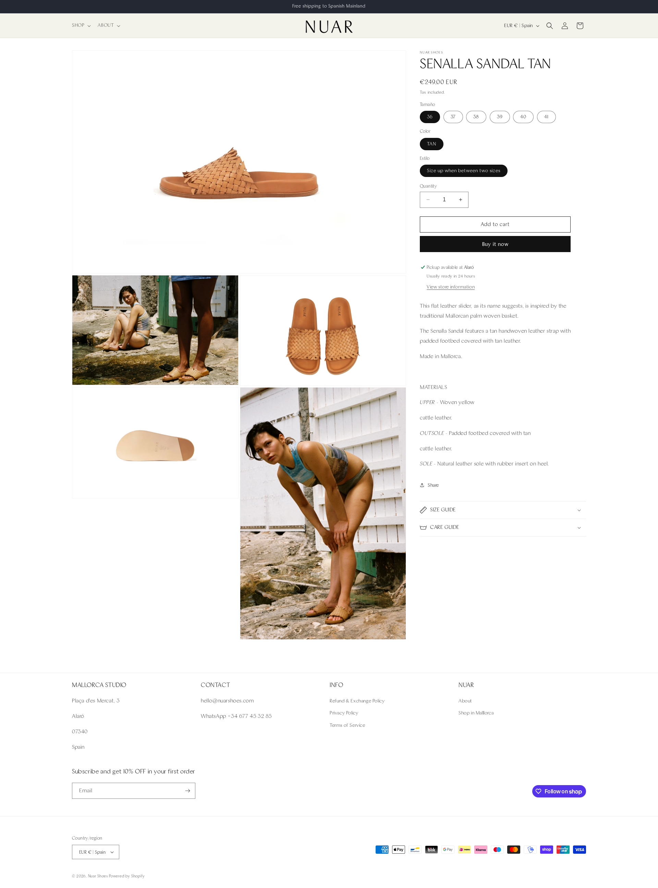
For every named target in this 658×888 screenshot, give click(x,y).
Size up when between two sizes (463, 171)
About (465, 701)
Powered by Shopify (127, 876)
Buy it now (495, 244)
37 (453, 117)
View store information (451, 287)
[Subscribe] (187, 791)
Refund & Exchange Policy (357, 701)
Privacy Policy (344, 713)
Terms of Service (347, 725)
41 (546, 117)
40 (523, 117)
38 (476, 117)
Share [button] (433, 485)
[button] (81, 25)
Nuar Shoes (98, 876)
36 (430, 117)
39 (500, 117)
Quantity (428, 186)
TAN (431, 144)
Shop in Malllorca (476, 713)
